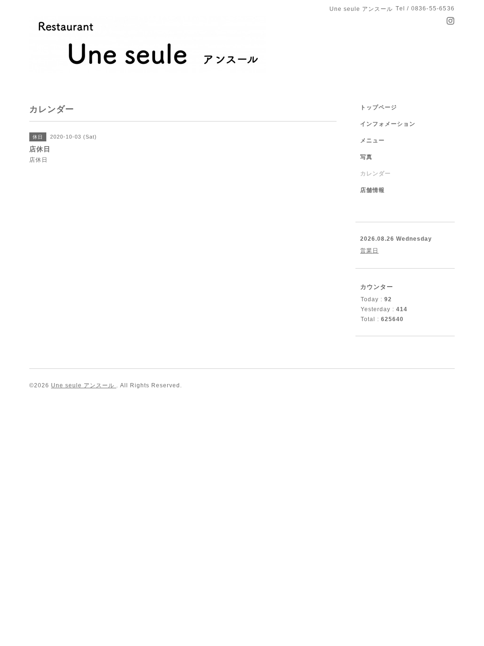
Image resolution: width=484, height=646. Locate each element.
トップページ (378, 107)
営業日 (369, 250)
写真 (366, 157)
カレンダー (375, 173)
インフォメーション (387, 124)
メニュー (372, 140)
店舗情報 (372, 190)
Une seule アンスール (83, 385)
